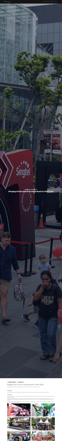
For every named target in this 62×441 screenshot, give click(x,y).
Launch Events (20, 382)
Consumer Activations (11, 382)
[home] (7, 2)
